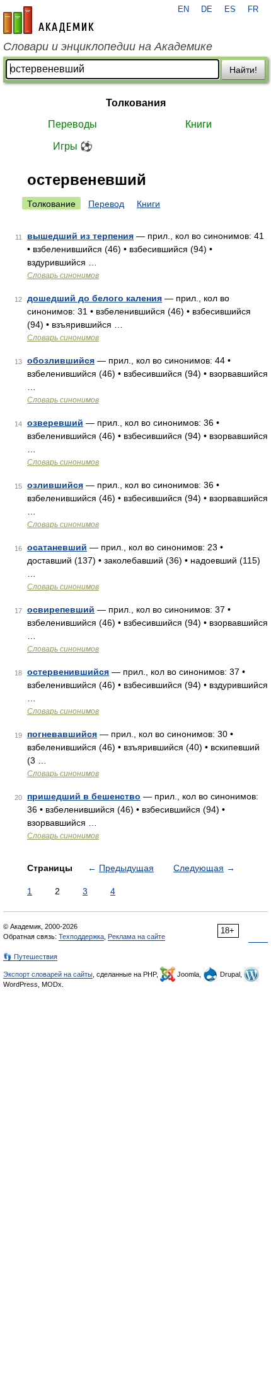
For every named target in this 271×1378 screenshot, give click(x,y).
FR (253, 9)
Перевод (106, 204)
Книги (198, 124)
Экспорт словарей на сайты (48, 974)
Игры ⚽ (73, 146)
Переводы (72, 124)
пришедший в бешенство (84, 796)
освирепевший (61, 609)
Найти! (243, 70)
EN (183, 9)
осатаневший (57, 547)
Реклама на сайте (136, 936)
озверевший (55, 423)
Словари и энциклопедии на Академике (107, 46)
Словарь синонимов (63, 275)
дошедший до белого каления (94, 298)
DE (206, 9)
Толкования (136, 102)
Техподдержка (81, 936)
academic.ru (48, 20)
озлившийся (55, 485)
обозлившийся (61, 360)
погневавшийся (62, 734)
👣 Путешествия (30, 956)
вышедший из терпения (80, 236)
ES (230, 9)
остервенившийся (68, 672)
